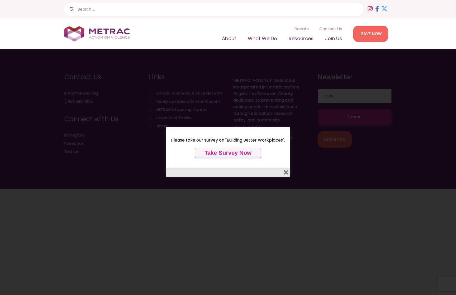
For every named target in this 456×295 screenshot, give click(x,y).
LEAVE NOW (370, 33)
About (229, 38)
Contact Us (330, 28)
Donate (301, 28)
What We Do (262, 38)
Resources (301, 38)
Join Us (333, 38)
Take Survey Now (228, 152)
